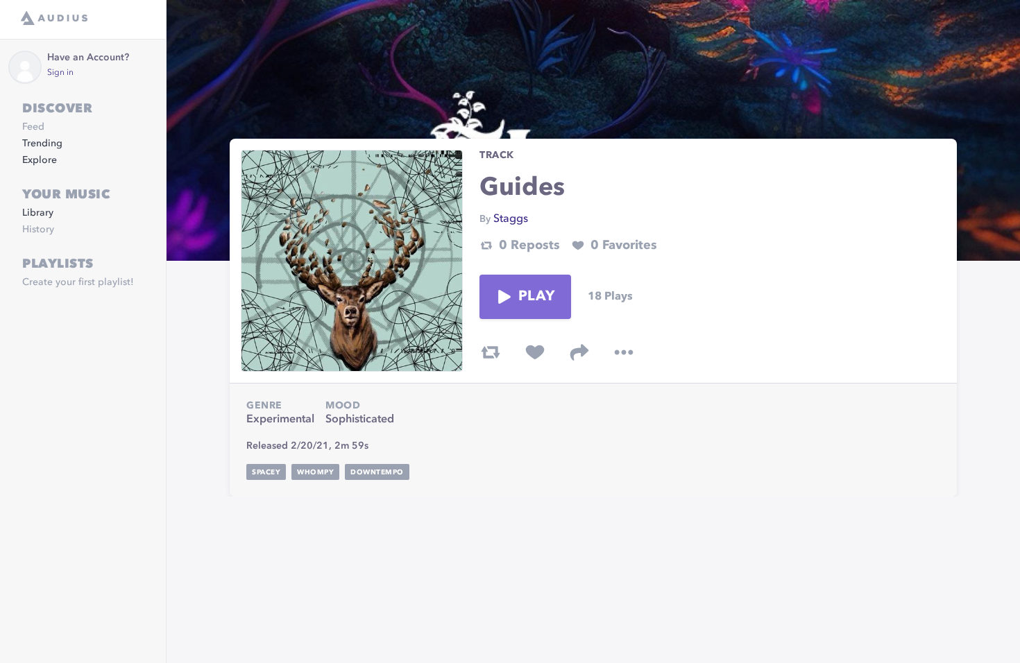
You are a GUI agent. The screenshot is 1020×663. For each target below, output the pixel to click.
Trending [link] (42, 143)
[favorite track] (535, 352)
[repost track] (490, 352)
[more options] (624, 352)
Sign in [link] (60, 73)
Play (536, 297)
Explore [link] (39, 160)
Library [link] (37, 213)
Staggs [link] (510, 219)
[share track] (579, 352)
